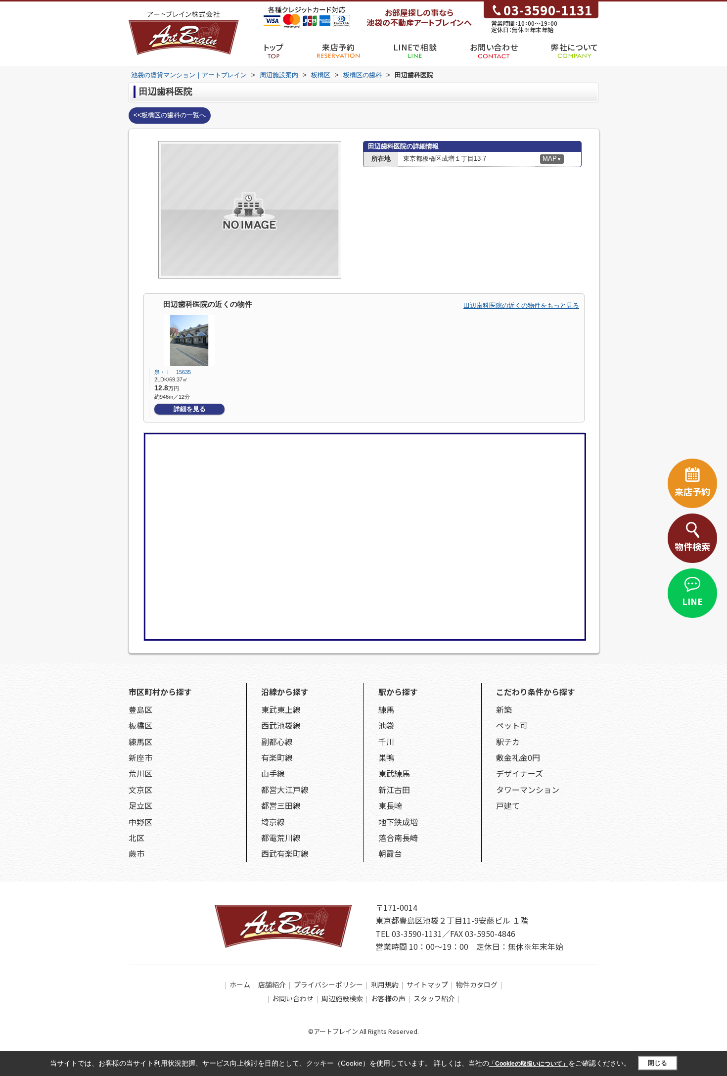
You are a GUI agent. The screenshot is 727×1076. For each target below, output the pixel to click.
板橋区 (140, 725)
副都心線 (277, 742)
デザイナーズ (519, 773)
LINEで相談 (415, 47)
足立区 (140, 805)
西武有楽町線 (285, 853)
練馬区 (140, 742)
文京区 (140, 789)
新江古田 (394, 789)
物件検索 (692, 546)
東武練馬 (394, 773)
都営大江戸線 (285, 789)
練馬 (386, 709)
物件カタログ (477, 984)
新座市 (140, 757)
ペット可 (512, 725)
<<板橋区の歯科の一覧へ (170, 115)
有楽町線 (277, 757)
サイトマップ (427, 984)
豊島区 (140, 709)
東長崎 (390, 805)
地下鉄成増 (398, 822)
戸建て (508, 805)
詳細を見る (190, 409)
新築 (504, 709)
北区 (136, 837)
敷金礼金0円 (518, 757)
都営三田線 (281, 805)
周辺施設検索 (342, 998)
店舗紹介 (272, 984)
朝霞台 (390, 853)
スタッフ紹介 (434, 998)
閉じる (657, 1063)
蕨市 (136, 853)
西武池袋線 (281, 725)
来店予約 (338, 47)
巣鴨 (386, 757)
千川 (386, 742)
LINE (692, 601)
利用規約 (385, 984)
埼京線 (273, 822)
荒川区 (140, 773)
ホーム (239, 984)
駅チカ (508, 742)
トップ (273, 47)
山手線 (273, 773)
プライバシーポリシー (328, 984)
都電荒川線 (281, 837)
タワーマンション (527, 789)
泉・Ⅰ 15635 (175, 372)
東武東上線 (281, 709)
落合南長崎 (398, 837)
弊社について (574, 47)
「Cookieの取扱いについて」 (528, 1063)
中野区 (140, 822)
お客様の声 (388, 998)
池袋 (386, 725)
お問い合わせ (494, 47)
